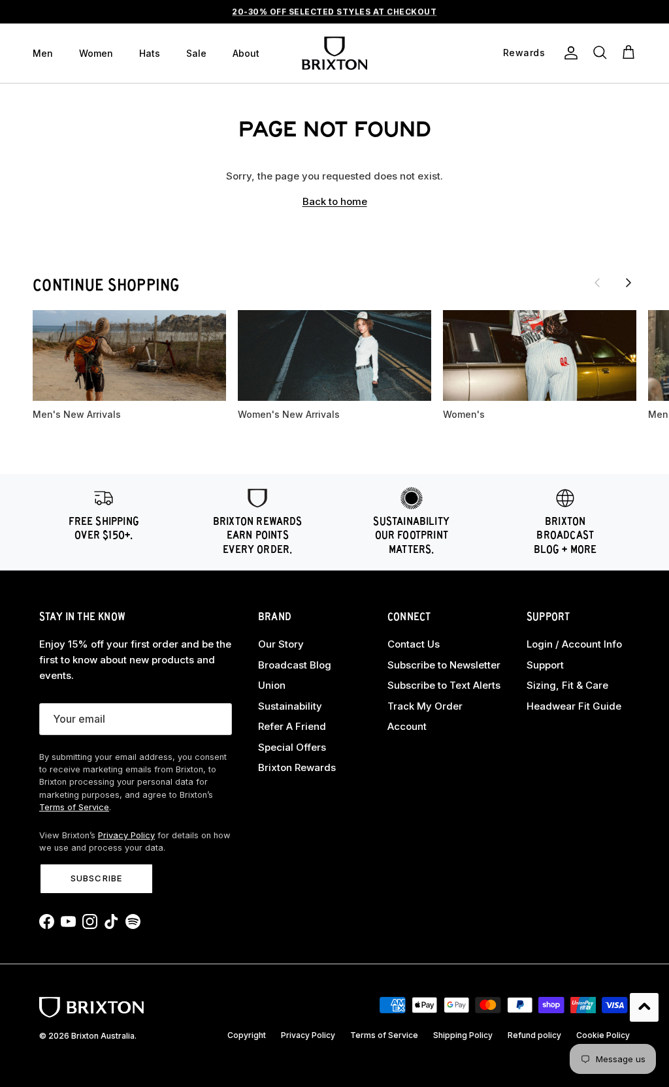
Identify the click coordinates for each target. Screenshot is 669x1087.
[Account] (568, 53)
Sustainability (290, 706)
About (246, 53)
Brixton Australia (103, 1036)
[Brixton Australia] (334, 53)
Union (272, 685)
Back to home (334, 201)
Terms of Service (74, 807)
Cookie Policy (603, 1035)
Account (407, 726)
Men (43, 53)
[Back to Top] (644, 1007)
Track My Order (425, 706)
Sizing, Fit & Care (567, 685)
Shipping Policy (463, 1035)
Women (96, 53)
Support (545, 665)
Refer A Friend (292, 726)
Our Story (281, 644)
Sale (196, 53)
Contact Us (413, 644)
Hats (149, 53)
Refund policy (534, 1035)
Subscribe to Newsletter (443, 665)
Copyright (246, 1035)
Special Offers (292, 747)
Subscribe (96, 878)
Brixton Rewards (297, 767)
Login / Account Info (574, 644)
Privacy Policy (126, 835)
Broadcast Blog (294, 665)
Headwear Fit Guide (574, 706)
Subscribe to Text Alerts (443, 685)
